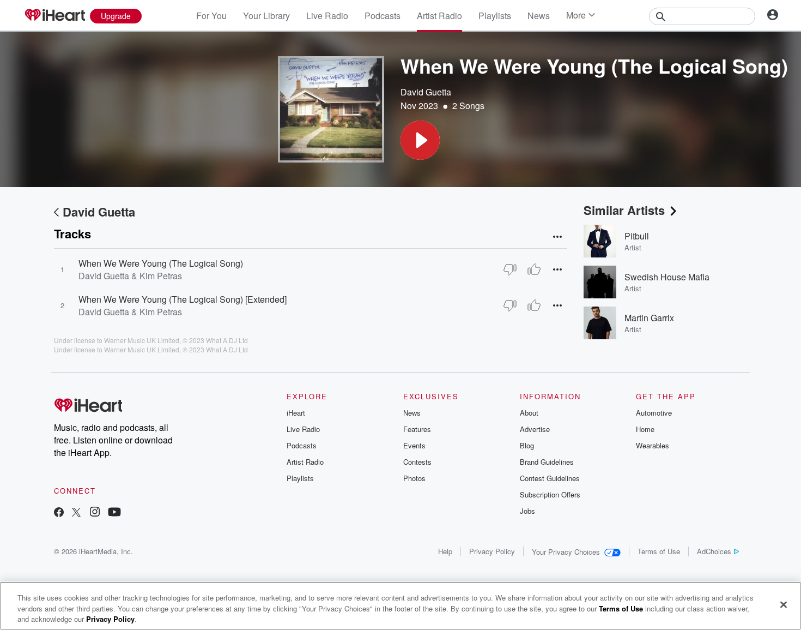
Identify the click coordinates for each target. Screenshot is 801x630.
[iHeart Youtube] (114, 513)
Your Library (266, 15)
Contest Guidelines (550, 478)
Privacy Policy (492, 551)
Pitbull (636, 236)
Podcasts (382, 15)
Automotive (654, 412)
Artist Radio (439, 15)
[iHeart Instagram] (95, 513)
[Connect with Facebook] (59, 513)
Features (417, 429)
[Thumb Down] (510, 269)
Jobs (527, 511)
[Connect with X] (76, 513)
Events (414, 445)
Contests (417, 462)
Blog (527, 445)
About (529, 412)
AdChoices (714, 551)
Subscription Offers (550, 494)
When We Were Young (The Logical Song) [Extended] (182, 299)
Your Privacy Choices (566, 552)
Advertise (535, 429)
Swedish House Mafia (666, 277)
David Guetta (425, 92)
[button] (420, 140)
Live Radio (327, 15)
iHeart (296, 412)
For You (211, 15)
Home (645, 429)
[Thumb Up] (534, 269)
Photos (414, 478)
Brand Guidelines (547, 462)
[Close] (784, 604)
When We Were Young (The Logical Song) (160, 263)
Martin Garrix (649, 317)
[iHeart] (54, 16)
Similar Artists (624, 210)
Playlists (494, 15)
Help (445, 551)
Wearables (652, 445)
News (538, 15)
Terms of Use (659, 551)
